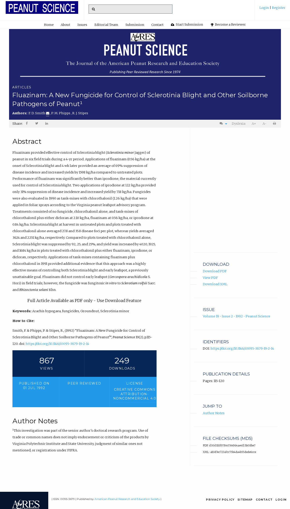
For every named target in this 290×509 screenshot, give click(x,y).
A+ (254, 124)
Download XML (215, 284)
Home (49, 25)
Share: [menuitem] (17, 124)
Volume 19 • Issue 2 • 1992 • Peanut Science (236, 316)
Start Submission (189, 24)
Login (264, 8)
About (65, 25)
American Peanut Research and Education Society (127, 499)
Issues (82, 25)
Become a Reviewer (230, 24)
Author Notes (214, 413)
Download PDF (215, 271)
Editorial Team (106, 25)
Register (278, 8)
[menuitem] (272, 9)
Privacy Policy (220, 499)
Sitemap (245, 499)
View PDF (210, 278)
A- (264, 124)
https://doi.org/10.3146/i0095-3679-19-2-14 (57, 344)
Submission (135, 25)
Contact (157, 25)
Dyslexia (238, 124)
